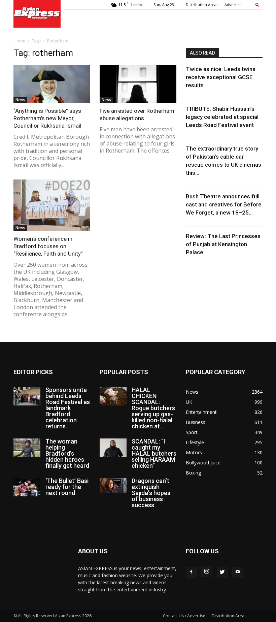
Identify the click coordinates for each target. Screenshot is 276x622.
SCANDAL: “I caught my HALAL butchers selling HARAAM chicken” (154, 453)
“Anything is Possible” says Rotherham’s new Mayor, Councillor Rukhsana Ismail (47, 118)
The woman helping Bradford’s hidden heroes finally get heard (67, 453)
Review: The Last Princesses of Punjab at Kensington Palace (223, 244)
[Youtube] (237, 572)
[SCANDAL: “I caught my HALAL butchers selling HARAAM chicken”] (113, 447)
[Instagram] (206, 571)
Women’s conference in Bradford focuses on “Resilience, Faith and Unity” (48, 246)
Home (19, 41)
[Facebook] (191, 572)
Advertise (233, 4)
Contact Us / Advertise (184, 616)
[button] (257, 4)
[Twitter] (222, 572)
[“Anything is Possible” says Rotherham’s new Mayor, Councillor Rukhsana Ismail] (51, 84)
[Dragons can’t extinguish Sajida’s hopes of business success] (113, 485)
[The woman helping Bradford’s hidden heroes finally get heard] (26, 447)
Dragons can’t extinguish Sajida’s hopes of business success (151, 493)
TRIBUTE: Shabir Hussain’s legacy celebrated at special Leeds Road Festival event (222, 116)
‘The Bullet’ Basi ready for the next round (67, 486)
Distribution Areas (202, 4)
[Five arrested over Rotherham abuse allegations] (138, 84)
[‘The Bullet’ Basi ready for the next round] (26, 487)
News (20, 99)
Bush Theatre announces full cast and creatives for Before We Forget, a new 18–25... (224, 204)
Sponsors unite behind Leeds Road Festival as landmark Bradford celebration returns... (67, 408)
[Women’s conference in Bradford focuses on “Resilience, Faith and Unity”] (51, 205)
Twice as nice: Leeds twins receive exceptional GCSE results (220, 77)
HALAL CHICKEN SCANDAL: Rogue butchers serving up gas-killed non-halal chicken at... (153, 408)
